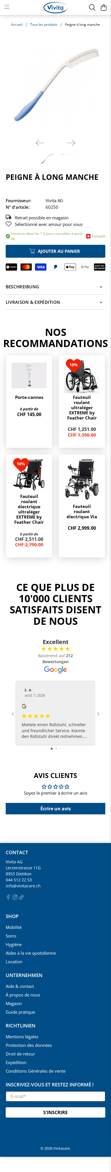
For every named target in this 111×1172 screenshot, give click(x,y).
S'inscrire (55, 1112)
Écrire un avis (55, 808)
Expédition (16, 1062)
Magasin (14, 1003)
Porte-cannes (29, 397)
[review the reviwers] (24, 707)
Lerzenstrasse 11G (23, 867)
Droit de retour (20, 1054)
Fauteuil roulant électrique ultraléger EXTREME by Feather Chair (29, 509)
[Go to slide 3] (60, 748)
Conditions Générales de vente (35, 1071)
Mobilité (14, 927)
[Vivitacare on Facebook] (8, 898)
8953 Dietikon (19, 873)
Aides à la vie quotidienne (31, 953)
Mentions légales (22, 1036)
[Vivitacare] (55, 7)
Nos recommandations (55, 337)
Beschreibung (22, 286)
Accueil (16, 24)
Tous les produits (43, 24)
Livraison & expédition (33, 302)
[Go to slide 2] (56, 748)
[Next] (71, 143)
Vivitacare (61, 1148)
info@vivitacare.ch (23, 886)
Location (14, 961)
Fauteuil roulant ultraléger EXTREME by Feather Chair (82, 407)
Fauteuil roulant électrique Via (82, 511)
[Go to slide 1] (52, 749)
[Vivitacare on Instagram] (14, 898)
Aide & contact (20, 986)
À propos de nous (23, 995)
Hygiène (14, 944)
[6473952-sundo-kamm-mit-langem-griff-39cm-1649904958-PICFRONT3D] (56, 84)
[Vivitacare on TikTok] (21, 898)
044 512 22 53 (19, 880)
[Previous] (40, 143)
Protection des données (29, 1045)
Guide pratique (20, 1012)
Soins (11, 936)
